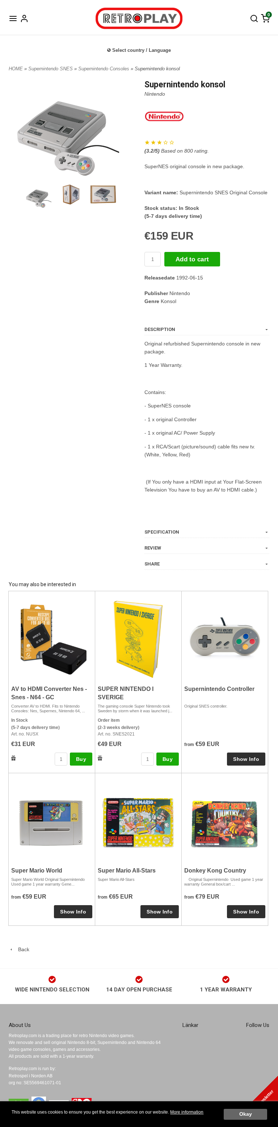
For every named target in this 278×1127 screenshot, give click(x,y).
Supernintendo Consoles (104, 68)
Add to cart (192, 259)
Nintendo (154, 94)
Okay (245, 1114)
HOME (16, 68)
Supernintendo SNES (51, 68)
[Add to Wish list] (13, 758)
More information (186, 1112)
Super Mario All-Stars (127, 870)
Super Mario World (36, 870)
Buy (81, 759)
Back (21, 949)
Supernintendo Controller (219, 689)
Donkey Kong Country (215, 870)
